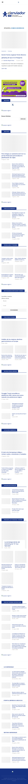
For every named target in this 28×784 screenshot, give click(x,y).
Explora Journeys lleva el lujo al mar (19, 414)
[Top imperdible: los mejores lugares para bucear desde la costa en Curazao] (5, 685)
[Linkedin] (21, 2)
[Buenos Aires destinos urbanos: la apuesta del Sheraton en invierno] (7, 349)
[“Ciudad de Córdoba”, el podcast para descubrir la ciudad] (7, 578)
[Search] (25, 2)
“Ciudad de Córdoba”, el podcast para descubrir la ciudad (7, 587)
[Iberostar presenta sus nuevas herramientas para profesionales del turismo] (7, 557)
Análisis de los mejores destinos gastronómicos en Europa (11, 340)
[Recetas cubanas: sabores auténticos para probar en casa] (5, 695)
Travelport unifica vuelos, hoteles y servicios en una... (7, 260)
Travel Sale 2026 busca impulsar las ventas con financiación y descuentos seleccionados (18, 725)
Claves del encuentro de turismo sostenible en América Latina (19, 626)
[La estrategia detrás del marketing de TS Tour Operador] (14, 535)
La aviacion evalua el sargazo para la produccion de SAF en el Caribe (19, 608)
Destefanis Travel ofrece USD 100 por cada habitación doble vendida (19, 706)
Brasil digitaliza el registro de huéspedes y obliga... (7, 275)
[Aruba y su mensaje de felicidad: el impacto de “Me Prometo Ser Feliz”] (21, 557)
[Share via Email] (16, 71)
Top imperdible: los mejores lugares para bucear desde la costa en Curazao (18, 684)
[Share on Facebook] (11, 71)
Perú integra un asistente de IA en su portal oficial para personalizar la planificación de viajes (13, 155)
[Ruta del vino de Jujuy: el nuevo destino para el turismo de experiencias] (21, 349)
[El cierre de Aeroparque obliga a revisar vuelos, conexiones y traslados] (14, 442)
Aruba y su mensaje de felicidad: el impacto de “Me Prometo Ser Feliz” (20, 566)
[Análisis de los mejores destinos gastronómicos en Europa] (14, 329)
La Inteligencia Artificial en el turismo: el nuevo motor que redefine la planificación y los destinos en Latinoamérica (18, 635)
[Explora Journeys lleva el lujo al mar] (5, 416)
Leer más (4, 68)
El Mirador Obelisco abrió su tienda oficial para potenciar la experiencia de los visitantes (19, 194)
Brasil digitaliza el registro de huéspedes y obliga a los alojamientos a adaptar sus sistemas (18, 215)
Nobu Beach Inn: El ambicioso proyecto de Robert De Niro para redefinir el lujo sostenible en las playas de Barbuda (19, 646)
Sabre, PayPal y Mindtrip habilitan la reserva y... (20, 259)
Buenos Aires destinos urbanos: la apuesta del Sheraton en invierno (6, 356)
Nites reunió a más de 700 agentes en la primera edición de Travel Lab (18, 715)
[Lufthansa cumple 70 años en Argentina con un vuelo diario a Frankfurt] (21, 462)
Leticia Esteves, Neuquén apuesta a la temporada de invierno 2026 (18, 491)
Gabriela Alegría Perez (8, 60)
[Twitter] (18, 2)
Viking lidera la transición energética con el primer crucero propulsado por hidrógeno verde (17, 405)
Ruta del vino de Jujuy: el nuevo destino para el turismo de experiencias (20, 356)
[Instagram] (20, 2)
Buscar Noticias (6, 116)
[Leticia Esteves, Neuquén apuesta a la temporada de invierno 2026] (5, 492)
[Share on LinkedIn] (14, 71)
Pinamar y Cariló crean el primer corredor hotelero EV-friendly (19, 616)
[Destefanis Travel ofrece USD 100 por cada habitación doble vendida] (5, 707)
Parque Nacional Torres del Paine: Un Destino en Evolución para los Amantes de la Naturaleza (19, 501)
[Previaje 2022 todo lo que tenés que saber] (5, 511)
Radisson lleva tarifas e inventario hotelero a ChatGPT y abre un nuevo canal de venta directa (19, 225)
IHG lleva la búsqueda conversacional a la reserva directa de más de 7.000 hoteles (18, 235)
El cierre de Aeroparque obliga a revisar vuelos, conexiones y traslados (13, 453)
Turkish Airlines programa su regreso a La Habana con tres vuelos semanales (7, 470)
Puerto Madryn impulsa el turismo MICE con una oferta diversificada (18, 184)
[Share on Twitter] (13, 71)
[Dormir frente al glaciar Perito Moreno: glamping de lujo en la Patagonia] (14, 40)
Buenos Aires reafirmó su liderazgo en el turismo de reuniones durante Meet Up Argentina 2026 (18, 166)
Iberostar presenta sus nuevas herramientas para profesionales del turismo (6, 566)
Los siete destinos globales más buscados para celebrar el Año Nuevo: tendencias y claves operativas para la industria (19, 674)
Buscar (23, 119)
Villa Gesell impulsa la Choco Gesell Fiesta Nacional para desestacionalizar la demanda (18, 175)
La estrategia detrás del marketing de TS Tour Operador (12, 544)
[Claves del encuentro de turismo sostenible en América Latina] (5, 627)
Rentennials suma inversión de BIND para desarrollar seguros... (20, 276)
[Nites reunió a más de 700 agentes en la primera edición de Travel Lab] (5, 716)
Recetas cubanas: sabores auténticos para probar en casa (19, 693)
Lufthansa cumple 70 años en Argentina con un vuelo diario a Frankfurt (20, 470)
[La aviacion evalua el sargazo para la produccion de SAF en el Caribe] (5, 609)
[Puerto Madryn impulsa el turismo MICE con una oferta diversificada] (5, 185)
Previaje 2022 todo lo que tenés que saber (18, 509)
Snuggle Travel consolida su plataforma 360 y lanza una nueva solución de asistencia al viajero (12, 395)
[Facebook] (16, 2)
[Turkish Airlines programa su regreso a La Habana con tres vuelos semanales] (7, 462)
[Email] (23, 2)
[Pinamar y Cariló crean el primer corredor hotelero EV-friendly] (5, 618)
